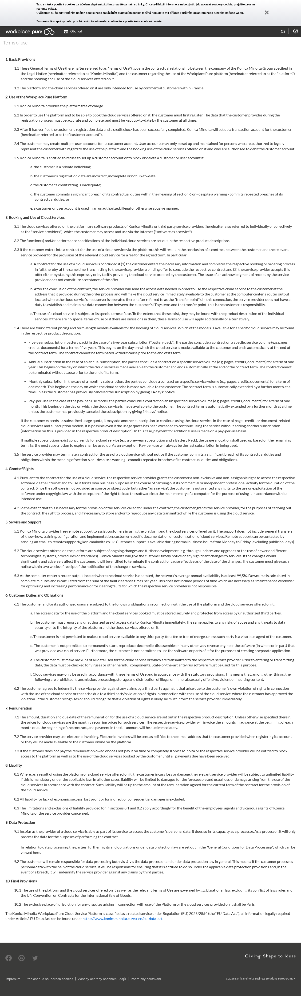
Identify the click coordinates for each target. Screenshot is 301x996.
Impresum (12, 979)
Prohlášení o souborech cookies (49, 979)
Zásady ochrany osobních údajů (102, 979)
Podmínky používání (146, 979)
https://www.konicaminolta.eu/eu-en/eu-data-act (122, 918)
